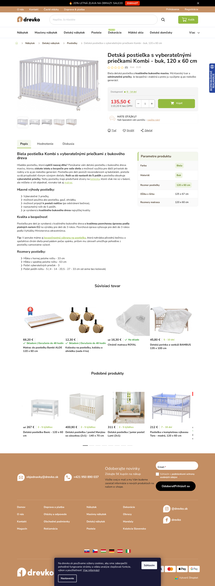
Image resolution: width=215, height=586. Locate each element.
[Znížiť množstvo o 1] (138, 104)
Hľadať (163, 20)
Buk (179, 175)
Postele (91, 528)
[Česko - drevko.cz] (95, 551)
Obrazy (127, 514)
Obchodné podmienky (57, 521)
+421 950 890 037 (86, 477)
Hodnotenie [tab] (45, 144)
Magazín (22, 528)
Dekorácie (129, 507)
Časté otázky (51, 9)
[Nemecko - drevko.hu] (111, 551)
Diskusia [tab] (68, 144)
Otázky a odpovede (55, 514)
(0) (126, 67)
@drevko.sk (180, 509)
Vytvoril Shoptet (188, 577)
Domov (21, 507)
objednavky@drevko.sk (42, 477)
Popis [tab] (24, 144)
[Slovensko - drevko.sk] (86, 551)
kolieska (95, 179)
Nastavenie (67, 578)
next (195, 417)
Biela (179, 165)
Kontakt (33, 9)
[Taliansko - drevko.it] (128, 551)
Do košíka (176, 103)
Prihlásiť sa (182, 486)
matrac (68, 182)
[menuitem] (22, 32)
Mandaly (128, 521)
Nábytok (92, 507)
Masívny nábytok (96, 514)
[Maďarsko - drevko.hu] (103, 551)
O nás (20, 9)
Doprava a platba (54, 507)
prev (19, 417)
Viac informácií (91, 570)
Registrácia (191, 9)
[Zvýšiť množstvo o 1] (152, 104)
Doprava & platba (74, 9)
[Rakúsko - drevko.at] (120, 551)
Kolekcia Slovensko (134, 528)
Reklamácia (51, 528)
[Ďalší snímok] (98, 84)
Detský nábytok (96, 521)
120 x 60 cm (183, 185)
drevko (176, 520)
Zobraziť (132, 3)
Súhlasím (149, 565)
